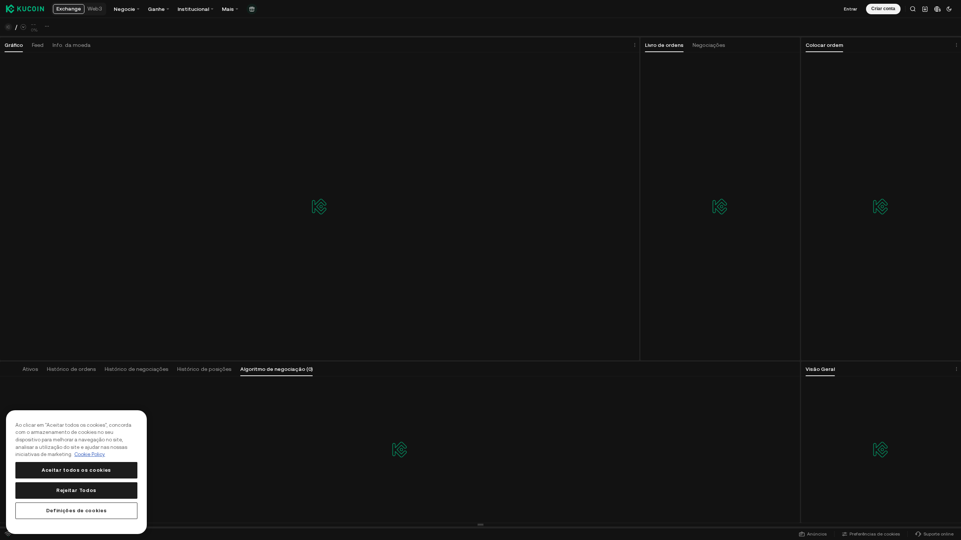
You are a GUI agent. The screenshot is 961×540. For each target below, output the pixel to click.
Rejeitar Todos (76, 490)
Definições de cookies (76, 510)
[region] (76, 472)
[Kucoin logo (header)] (25, 9)
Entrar (850, 9)
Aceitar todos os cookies (76, 470)
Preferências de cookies (875, 534)
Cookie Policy (89, 454)
